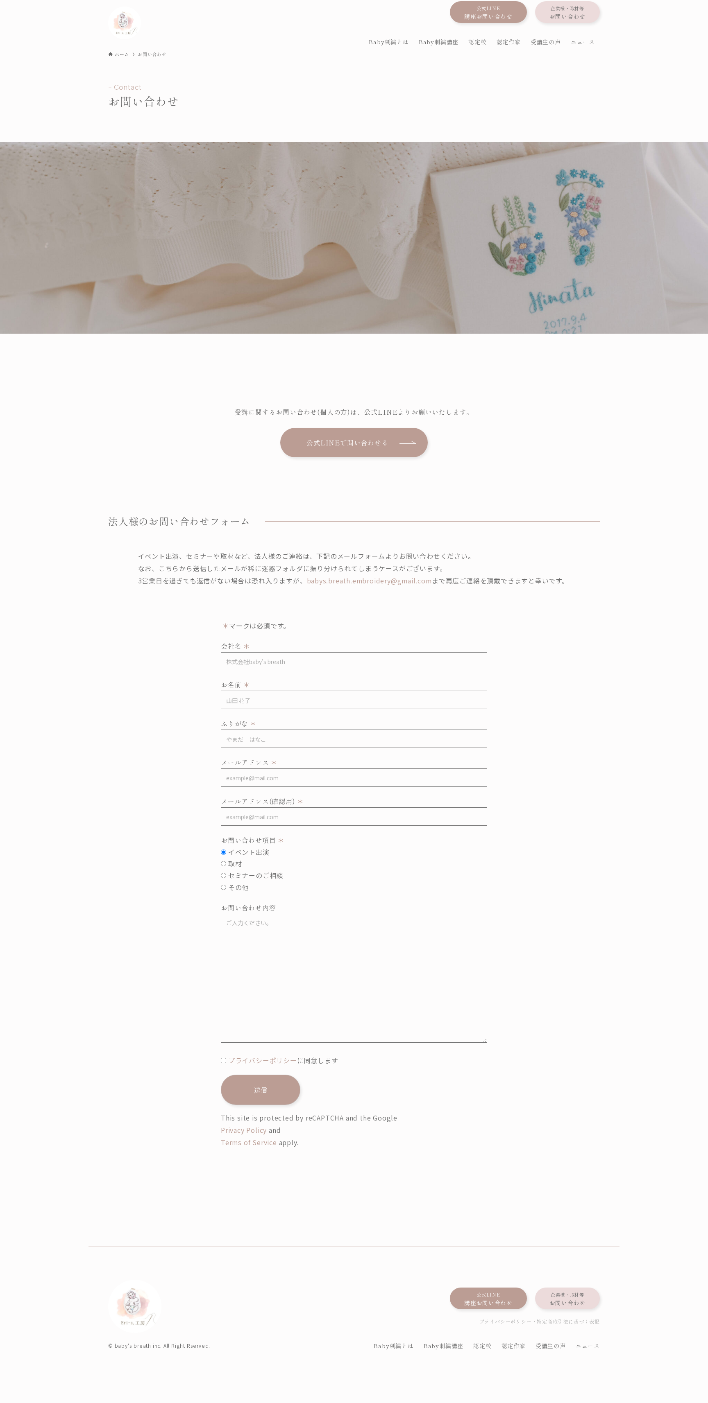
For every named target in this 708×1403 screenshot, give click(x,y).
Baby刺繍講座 (443, 1346)
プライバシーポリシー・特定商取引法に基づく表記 (539, 1321)
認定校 (482, 1346)
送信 (260, 1090)
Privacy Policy (244, 1130)
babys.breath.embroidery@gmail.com (369, 580)
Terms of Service (249, 1142)
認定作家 (514, 1346)
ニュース (588, 1346)
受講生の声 (551, 1346)
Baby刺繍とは (393, 1346)
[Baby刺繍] (124, 23)
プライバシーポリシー (262, 1060)
